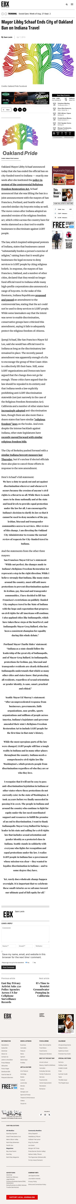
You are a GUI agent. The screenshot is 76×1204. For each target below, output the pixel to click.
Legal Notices (10, 1179)
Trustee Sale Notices (12, 1187)
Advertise (4, 1051)
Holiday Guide (62, 1065)
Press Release (5, 1063)
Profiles (22, 1063)
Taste (60, 1077)
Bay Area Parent (11, 1151)
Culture (22, 1080)
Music (22, 1089)
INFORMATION (6, 1041)
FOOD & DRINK (44, 1041)
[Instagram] (45, 1114)
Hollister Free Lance (34, 1139)
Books (22, 1077)
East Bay (9, 1154)
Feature (22, 1051)
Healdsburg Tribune (34, 1136)
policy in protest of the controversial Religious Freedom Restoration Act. (22, 184)
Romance (42, 1089)
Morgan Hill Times (33, 1148)
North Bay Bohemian (12, 1142)
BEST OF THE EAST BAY (47, 1058)
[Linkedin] (24, 110)
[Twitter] (20, 110)
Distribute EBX (5, 1071)
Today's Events (62, 1048)
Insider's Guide (62, 1068)
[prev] (2, 14)
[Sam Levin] (8, 914)
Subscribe (4, 1048)
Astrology (23, 1074)
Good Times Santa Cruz (13, 1136)
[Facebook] (15, 110)
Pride (60, 1071)
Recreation (42, 1086)
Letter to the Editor (7, 1060)
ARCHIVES (42, 1015)
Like (70, 209)
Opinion (22, 1057)
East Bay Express (11, 1133)
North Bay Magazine (12, 1157)
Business (23, 1045)
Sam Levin (8, 37)
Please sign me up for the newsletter (13, 962)
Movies (22, 1086)
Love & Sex (23, 1083)
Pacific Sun (9, 1145)
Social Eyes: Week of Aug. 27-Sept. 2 (35, 14)
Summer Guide (62, 1074)
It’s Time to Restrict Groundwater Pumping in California (41, 989)
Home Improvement (45, 1083)
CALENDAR (61, 1041)
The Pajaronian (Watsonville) (37, 1157)
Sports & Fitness (25, 1095)
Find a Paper (5, 1068)
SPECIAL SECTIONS (64, 1058)
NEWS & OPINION (25, 1041)
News (22, 1054)
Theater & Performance (27, 1097)
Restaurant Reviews (45, 1054)
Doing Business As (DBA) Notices (16, 1185)
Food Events (43, 1051)
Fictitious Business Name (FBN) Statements (16, 1182)
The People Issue (63, 1083)
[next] (6, 14)
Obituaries (4, 1065)
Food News (42, 1048)
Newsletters (5, 1045)
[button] (67, 5)
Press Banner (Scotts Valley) (37, 1151)
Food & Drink (43, 1080)
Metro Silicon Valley (12, 1139)
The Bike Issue (62, 1080)
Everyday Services (44, 1071)
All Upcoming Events (64, 1045)
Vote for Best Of (6, 1074)
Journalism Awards (34, 1178)
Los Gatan (31, 1145)
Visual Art (23, 1103)
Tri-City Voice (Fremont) (35, 1160)
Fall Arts (60, 1062)
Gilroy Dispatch (33, 1133)
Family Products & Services (45, 1075)
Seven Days (23, 1060)
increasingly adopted (13, 410)
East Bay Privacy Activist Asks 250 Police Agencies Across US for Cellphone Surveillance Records (11, 992)
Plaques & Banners (7, 1077)
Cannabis (23, 1048)
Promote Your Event (64, 1054)
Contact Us (4, 1057)
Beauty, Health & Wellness (47, 1065)
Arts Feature (24, 1071)
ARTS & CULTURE (25, 1067)
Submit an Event (63, 1051)
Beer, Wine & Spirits (45, 1045)
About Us (4, 1054)
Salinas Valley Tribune (35, 1154)
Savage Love (24, 1092)
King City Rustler (33, 1142)
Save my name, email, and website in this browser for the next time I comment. (23, 956)
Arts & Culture (43, 1062)
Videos (22, 1100)
